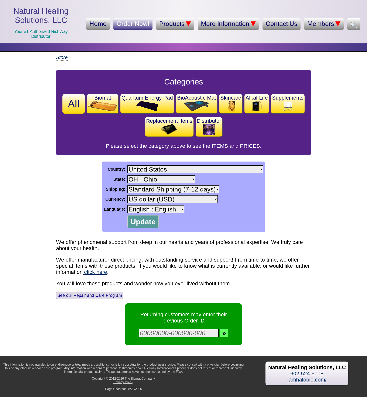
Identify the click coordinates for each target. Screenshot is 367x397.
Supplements (287, 98)
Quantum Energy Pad (147, 98)
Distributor (209, 121)
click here (95, 272)
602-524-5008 (306, 373)
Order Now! (133, 23)
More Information (225, 23)
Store (62, 57)
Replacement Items (169, 121)
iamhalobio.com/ (307, 380)
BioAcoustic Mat (196, 98)
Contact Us (281, 23)
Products (172, 23)
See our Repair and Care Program (89, 295)
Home (98, 23)
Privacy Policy (123, 382)
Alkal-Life (257, 98)
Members (320, 23)
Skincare (230, 98)
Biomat (102, 98)
